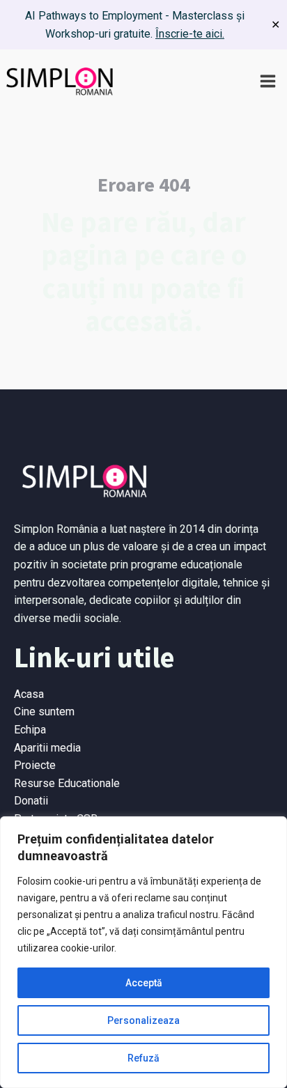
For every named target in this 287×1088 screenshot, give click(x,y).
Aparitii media (47, 747)
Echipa (30, 729)
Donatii (31, 800)
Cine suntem (44, 711)
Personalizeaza (143, 1020)
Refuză (143, 1058)
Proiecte (35, 765)
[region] (143, 952)
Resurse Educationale (67, 783)
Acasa (29, 694)
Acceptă (143, 982)
